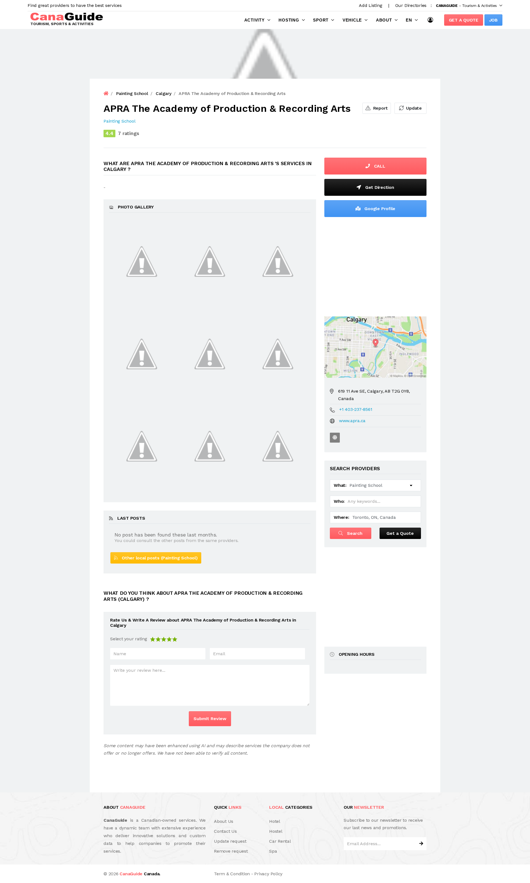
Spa (273, 851)
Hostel (275, 831)
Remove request (231, 851)
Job (493, 20)
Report (380, 108)
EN (409, 20)
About (384, 20)
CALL (379, 166)
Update (413, 108)
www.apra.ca (352, 420)
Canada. (140, 873)
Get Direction (379, 187)
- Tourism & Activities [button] (466, 5)
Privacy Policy (268, 873)
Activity (254, 20)
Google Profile (379, 208)
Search (354, 533)
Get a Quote (463, 20)
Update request (230, 841)
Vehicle (352, 20)
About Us (223, 821)
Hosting (289, 20)
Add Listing (370, 5)
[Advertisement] (375, 265)
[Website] (335, 438)
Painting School (119, 121)
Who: (339, 501)
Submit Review (210, 718)
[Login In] (432, 20)
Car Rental (280, 841)
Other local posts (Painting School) (158, 558)
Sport (320, 20)
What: (340, 485)
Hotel (274, 821)
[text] (174, 639)
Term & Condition (232, 873)
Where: (341, 517)
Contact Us (225, 831)
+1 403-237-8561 (355, 409)
